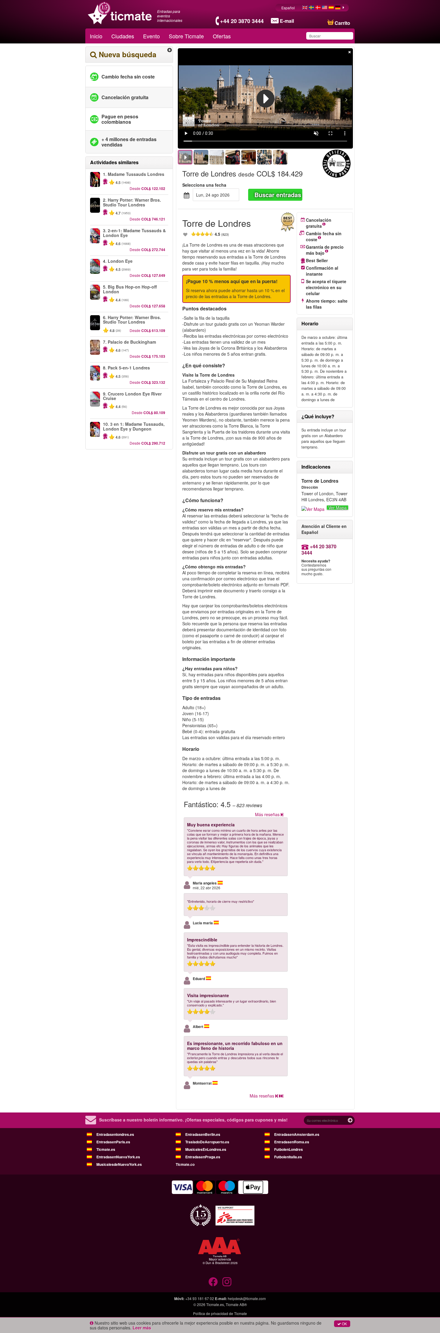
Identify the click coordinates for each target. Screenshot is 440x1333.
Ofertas (222, 36)
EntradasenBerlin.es (202, 1134)
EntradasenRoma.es (291, 1142)
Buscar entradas (277, 194)
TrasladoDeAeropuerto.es (207, 1142)
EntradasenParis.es (113, 1142)
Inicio (96, 36)
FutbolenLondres (288, 1149)
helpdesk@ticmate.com (247, 1298)
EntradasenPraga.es (202, 1157)
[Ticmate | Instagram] (226, 1281)
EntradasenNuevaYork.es (118, 1157)
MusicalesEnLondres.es (205, 1149)
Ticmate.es (105, 1149)
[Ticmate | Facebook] (213, 1281)
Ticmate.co (185, 1164)
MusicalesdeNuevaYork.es (119, 1164)
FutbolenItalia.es (288, 1157)
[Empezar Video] (265, 99)
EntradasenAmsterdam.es (296, 1134)
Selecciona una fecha (204, 185)
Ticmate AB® (236, 1304)
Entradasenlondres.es (115, 1134)
